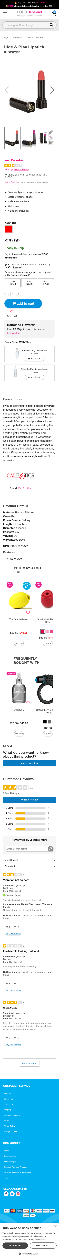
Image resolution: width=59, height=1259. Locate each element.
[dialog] (29, 1241)
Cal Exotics (24, 488)
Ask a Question (12, 182)
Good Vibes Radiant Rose (48, 621)
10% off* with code (29, 2)
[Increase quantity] (19, 294)
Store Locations (10, 1156)
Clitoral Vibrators (34, 37)
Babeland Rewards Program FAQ (17, 1172)
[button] (5, 14)
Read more (40, 1239)
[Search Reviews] (50, 848)
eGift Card (8, 1093)
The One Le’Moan (18, 619)
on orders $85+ (29, 6)
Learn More (13, 333)
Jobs (6, 1178)
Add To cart (25, 303)
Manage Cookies (10, 1131)
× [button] (55, 1226)
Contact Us (8, 1099)
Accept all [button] (15, 1245)
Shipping (7, 1110)
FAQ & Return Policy (12, 1115)
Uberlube (19, 710)
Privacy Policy (9, 1126)
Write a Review (21, 169)
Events (6, 1151)
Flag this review (13, 933)
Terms (6, 1120)
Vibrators (17, 37)
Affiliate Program (10, 1161)
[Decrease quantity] (6, 294)
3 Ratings (8, 169)
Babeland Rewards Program (15, 1167)
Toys (6, 37)
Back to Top (28, 1063)
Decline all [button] (43, 1245)
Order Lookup (9, 1104)
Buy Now (19, 643)
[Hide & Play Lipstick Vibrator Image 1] (29, 90)
